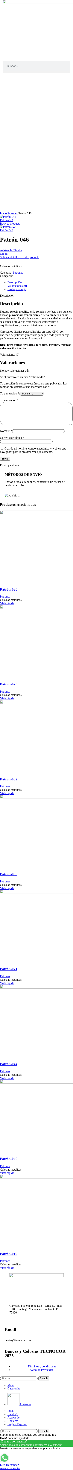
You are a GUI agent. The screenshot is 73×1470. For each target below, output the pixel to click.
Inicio (3, 213)
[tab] (40, 282)
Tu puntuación (9, 393)
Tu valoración (9, 400)
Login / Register (17, 1424)
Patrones (12, 213)
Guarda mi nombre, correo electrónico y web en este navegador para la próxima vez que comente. (33, 450)
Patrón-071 (8, 969)
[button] (36, 72)
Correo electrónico (12, 437)
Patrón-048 (6, 230)
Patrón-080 (8, 589)
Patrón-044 (6, 220)
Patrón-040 (8, 1159)
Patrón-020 (8, 684)
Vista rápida (7, 603)
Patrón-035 (8, 874)
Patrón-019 (8, 1254)
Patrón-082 (8, 779)
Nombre (6, 431)
